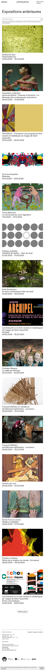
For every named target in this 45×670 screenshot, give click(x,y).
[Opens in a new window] (10, 659)
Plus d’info (3, 668)
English (38, 3)
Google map (5, 647)
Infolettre (40, 632)
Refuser (42, 668)
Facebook (30, 632)
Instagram (35, 632)
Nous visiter (40, 1)
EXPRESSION (23, 2)
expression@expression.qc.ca (9, 650)
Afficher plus (22, 612)
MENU (4, 2)
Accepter (41, 667)
